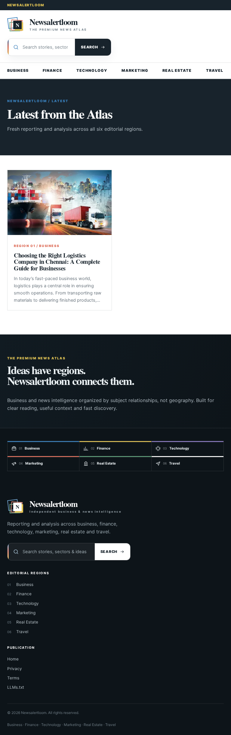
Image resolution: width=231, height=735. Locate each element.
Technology (91, 70)
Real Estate (177, 70)
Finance (52, 70)
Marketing (135, 70)
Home (13, 659)
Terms (13, 678)
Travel (214, 70)
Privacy (14, 668)
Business (18, 70)
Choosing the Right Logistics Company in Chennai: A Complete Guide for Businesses (57, 262)
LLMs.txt (15, 687)
